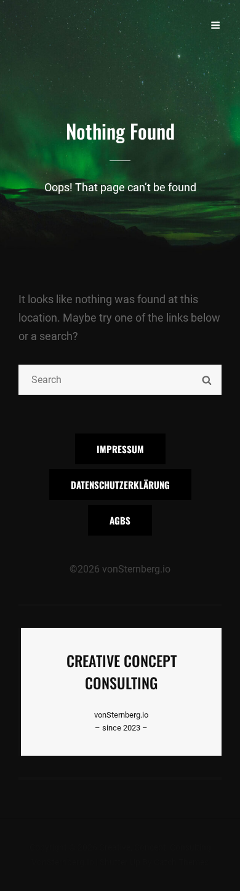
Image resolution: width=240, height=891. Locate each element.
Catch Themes (181, 862)
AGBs (120, 520)
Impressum (120, 449)
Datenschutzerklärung (120, 484)
